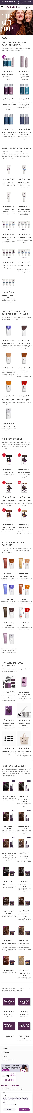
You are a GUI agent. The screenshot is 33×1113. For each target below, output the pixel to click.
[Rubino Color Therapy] (24, 393)
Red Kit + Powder (9, 970)
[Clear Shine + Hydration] (9, 645)
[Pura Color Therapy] (9, 420)
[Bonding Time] (24, 68)
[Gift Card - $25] (9, 1033)
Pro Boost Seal (8, 182)
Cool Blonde (9, 599)
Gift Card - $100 (24, 1014)
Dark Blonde (24, 576)
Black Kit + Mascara (9, 796)
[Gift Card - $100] (24, 1008)
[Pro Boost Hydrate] (24, 176)
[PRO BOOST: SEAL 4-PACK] (9, 259)
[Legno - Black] (9, 466)
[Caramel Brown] (9, 570)
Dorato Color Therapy (9, 371)
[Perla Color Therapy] (9, 337)
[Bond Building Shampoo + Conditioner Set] (24, 96)
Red (24, 625)
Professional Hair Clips (8, 751)
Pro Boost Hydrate (24, 182)
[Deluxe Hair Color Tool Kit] (9, 689)
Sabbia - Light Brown (24, 500)
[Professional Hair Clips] (9, 745)
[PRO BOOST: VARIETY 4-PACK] (9, 231)
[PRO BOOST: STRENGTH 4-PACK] (9, 289)
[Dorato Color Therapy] (9, 365)
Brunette (9, 625)
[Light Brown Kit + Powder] (24, 937)
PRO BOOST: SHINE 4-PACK (24, 237)
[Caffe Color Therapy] (24, 337)
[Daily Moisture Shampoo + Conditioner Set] (9, 96)
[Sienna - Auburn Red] (9, 521)
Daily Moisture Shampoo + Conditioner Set (9, 104)
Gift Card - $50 (8, 1014)
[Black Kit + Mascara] (9, 793)
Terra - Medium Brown (9, 500)
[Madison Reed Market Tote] (24, 745)
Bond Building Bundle (9, 74)
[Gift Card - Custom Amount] (24, 1033)
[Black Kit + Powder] (9, 878)
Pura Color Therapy (9, 426)
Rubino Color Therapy (24, 399)
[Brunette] (9, 619)
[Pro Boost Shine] (9, 203)
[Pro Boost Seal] (9, 176)
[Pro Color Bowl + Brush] (24, 717)
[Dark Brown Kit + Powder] (9, 908)
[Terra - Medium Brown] (9, 494)
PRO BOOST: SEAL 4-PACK (9, 265)
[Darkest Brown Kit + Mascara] (24, 793)
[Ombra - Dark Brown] (24, 466)
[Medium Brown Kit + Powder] (24, 908)
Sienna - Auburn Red (9, 527)
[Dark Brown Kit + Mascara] (9, 823)
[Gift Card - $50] (9, 1008)
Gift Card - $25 (8, 1036)
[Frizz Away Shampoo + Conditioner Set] (24, 126)
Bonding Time (24, 74)
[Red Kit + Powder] (9, 967)
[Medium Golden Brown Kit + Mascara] (9, 850)
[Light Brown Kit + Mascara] (24, 850)
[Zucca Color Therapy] (9, 393)
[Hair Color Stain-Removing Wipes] (9, 717)
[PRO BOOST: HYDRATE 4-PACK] (24, 259)
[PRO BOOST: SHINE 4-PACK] (24, 231)
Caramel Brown (9, 576)
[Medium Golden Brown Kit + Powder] (9, 937)
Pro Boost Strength (24, 209)
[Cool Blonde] (9, 596)
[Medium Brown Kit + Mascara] (24, 823)
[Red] (24, 619)
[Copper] (24, 596)
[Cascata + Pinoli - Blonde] (24, 521)
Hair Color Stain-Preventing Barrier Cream (24, 694)
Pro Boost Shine (9, 209)
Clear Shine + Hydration (8, 649)
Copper (24, 599)
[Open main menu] (2, 7)
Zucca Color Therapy (8, 399)
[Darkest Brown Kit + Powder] (24, 878)
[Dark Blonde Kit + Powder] (24, 967)
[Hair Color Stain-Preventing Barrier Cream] (24, 689)
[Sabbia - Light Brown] (24, 494)
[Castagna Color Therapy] (24, 365)
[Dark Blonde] (24, 570)
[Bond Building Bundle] (9, 68)
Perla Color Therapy (8, 343)
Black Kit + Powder (9, 884)
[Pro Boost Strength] (24, 203)
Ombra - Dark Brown (24, 472)
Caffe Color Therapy (24, 343)
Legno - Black (9, 472)
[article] (8, 67)
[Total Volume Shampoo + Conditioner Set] (9, 126)
